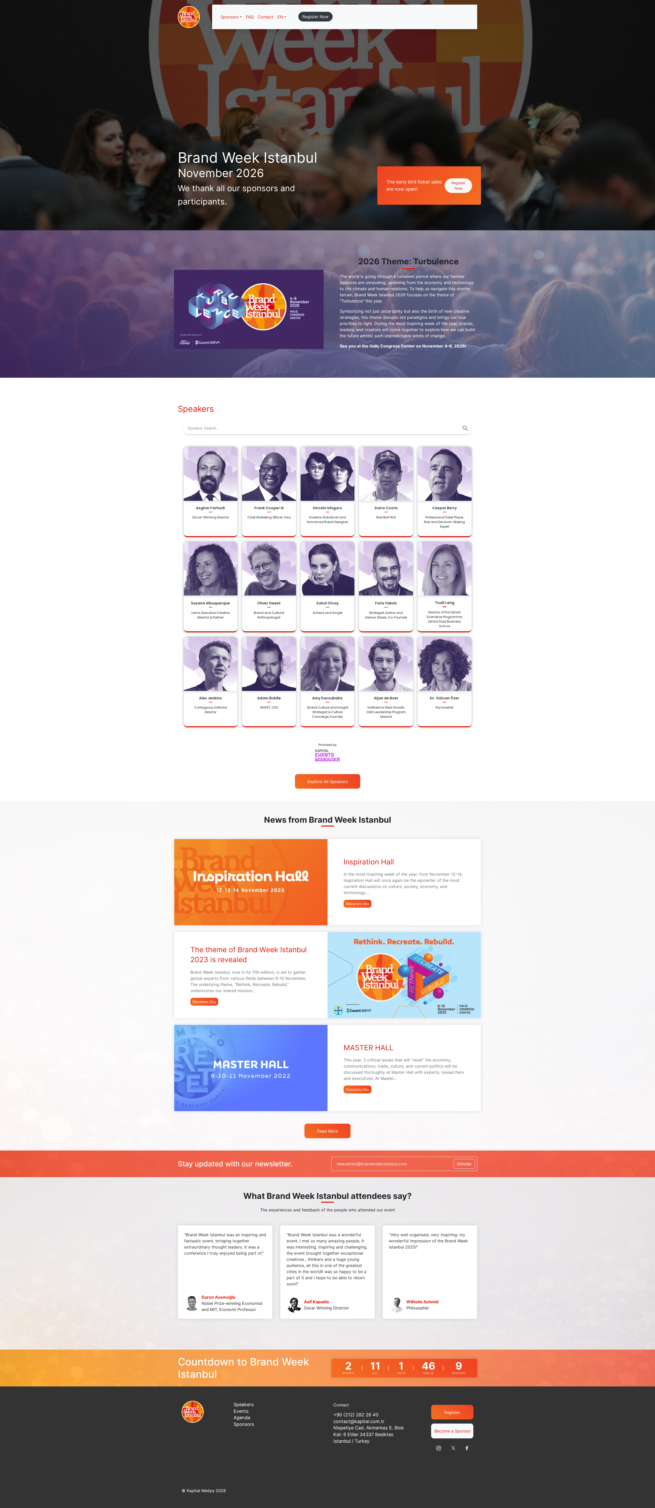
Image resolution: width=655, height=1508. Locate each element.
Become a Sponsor (452, 1431)
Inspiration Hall (369, 862)
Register (452, 1412)
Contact (265, 16)
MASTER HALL (369, 1047)
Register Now (315, 16)
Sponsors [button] (230, 16)
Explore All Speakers (328, 781)
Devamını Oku (357, 904)
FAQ (250, 16)
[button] (281, 17)
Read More (327, 1131)
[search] (465, 428)
